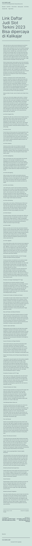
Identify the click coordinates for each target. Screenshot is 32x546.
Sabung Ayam (20, 6)
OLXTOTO (8, 6)
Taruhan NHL (4, 8)
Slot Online (26, 6)
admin (5, 511)
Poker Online (14, 6)
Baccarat (4, 6)
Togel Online (10, 8)
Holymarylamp (6, 2)
